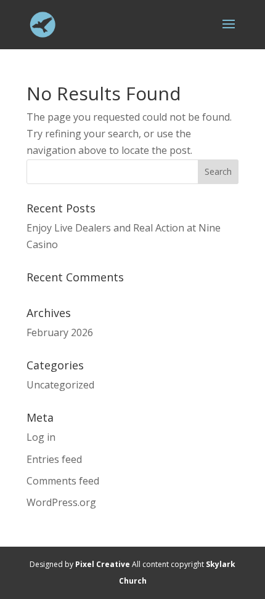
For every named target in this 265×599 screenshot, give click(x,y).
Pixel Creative (102, 564)
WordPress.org (61, 502)
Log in (40, 437)
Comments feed (62, 481)
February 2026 (59, 332)
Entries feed (54, 459)
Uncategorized (60, 385)
